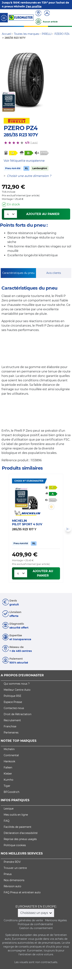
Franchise (10, 726)
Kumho (8, 779)
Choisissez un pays (34, 913)
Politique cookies (15, 845)
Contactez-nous (14, 708)
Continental (11, 755)
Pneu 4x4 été (12, 168)
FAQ (6, 820)
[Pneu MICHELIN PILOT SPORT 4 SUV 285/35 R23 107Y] (30, 498)
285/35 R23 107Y (21, 134)
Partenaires (11, 732)
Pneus (8, 874)
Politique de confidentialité (35, 924)
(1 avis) (34, 142)
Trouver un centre (15, 868)
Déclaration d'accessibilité (20, 833)
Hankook (9, 761)
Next (68, 529)
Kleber (8, 773)
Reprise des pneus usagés (20, 839)
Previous (4, 529)
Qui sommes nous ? (17, 683)
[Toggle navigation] (4, 17)
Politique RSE (12, 696)
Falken (8, 767)
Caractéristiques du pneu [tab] (18, 273)
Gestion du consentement (36, 928)
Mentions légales (56, 920)
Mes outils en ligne (16, 814)
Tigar (7, 785)
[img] (51, 507)
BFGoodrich (11, 792)
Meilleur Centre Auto (17, 689)
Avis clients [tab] (53, 273)
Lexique (8, 808)
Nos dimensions (14, 880)
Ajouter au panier (42, 214)
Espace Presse (13, 702)
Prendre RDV (12, 862)
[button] (51, 507)
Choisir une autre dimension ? (29, 176)
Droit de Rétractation (17, 714)
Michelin (9, 749)
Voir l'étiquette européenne (24, 160)
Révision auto (12, 886)
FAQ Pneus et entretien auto (22, 892)
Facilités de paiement (17, 827)
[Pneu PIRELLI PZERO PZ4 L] (25, 80)
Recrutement (12, 720)
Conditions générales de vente (23, 920)
